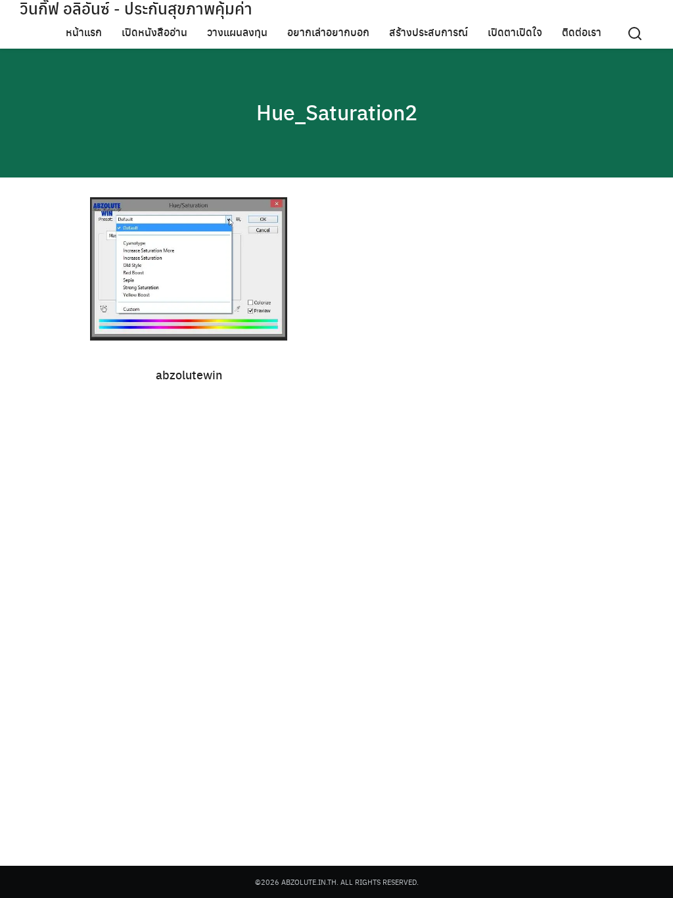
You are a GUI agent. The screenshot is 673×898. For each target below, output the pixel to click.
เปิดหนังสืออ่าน (154, 31)
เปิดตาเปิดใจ (515, 31)
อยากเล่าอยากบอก (328, 31)
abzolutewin (189, 374)
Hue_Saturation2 (336, 112)
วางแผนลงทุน (237, 31)
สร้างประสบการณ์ (428, 31)
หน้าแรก (84, 31)
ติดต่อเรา (581, 31)
